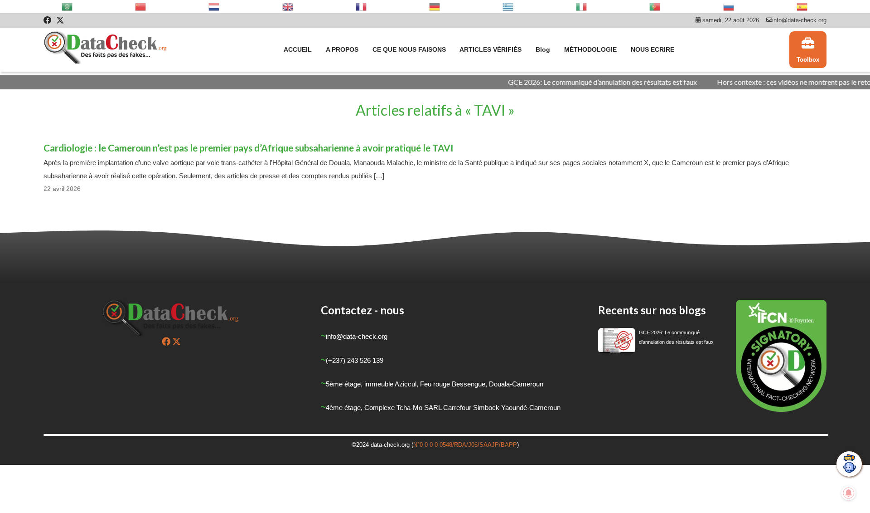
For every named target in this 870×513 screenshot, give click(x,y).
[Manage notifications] (848, 493)
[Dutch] (214, 6)
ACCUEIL (298, 49)
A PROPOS (342, 49)
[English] (288, 6)
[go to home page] (106, 49)
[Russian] (729, 6)
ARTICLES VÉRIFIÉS (490, 49)
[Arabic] (67, 6)
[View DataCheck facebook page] (48, 20)
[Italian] (582, 6)
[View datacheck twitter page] (60, 20)
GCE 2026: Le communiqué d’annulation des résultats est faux (584, 82)
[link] (807, 49)
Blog (543, 49)
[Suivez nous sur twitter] (176, 341)
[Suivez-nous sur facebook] (166, 341)
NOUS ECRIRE (652, 49)
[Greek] (508, 6)
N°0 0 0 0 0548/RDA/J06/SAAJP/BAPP (465, 444)
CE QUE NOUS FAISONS (409, 49)
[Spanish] (802, 6)
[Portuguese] (655, 6)
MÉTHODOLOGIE (590, 49)
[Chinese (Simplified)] (141, 6)
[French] (361, 6)
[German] (435, 6)
